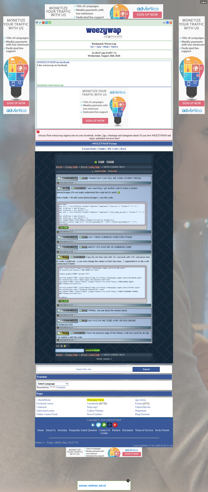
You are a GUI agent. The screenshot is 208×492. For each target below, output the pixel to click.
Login (101, 162)
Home (59, 167)
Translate (60, 387)
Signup (110, 162)
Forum (138, 403)
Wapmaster (140, 410)
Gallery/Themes (95, 410)
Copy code (63, 227)
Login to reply (100, 171)
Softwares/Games (45, 410)
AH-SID (84, 178)
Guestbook (92, 403)
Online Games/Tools (47, 414)
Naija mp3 (92, 407)
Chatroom (41, 407)
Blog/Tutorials (142, 414)
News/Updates (94, 414)
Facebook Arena (44, 403)
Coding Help (71, 167)
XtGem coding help (90, 167)
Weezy (84, 247)
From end (112, 171)
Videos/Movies (142, 407)
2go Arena (140, 400)
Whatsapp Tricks (95, 400)
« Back (40, 400)
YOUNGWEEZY (70, 178)
